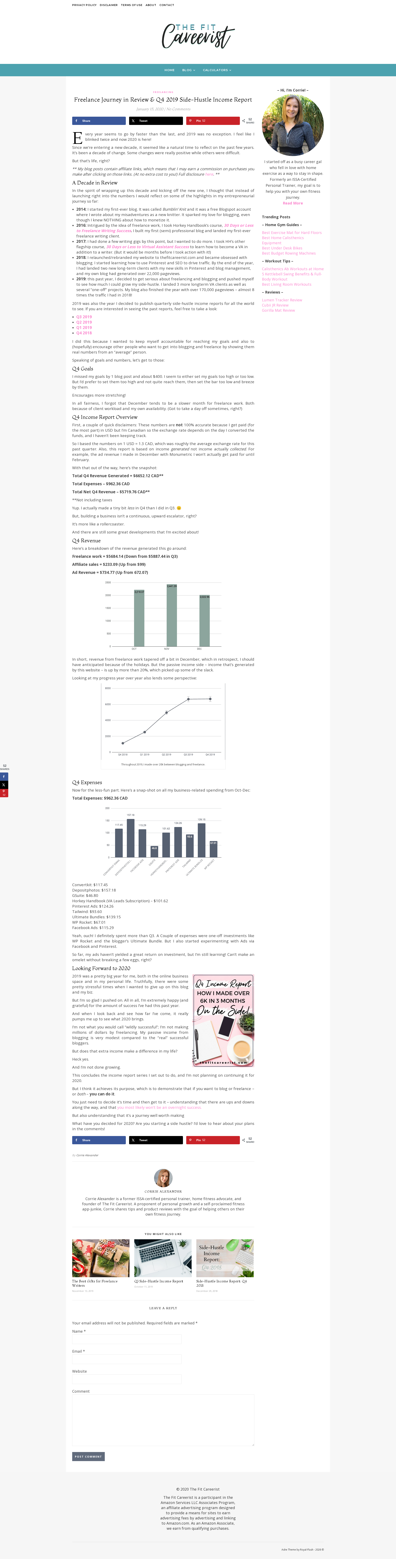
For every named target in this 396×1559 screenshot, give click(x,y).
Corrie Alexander (87, 1155)
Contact (166, 5)
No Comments (178, 109)
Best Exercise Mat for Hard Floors (292, 232)
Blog (187, 70)
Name (79, 1331)
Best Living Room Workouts (286, 284)
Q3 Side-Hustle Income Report (158, 1281)
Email (78, 1351)
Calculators (215, 70)
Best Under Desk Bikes (282, 248)
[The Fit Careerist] (198, 36)
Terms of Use (132, 5)
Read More (293, 203)
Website (79, 1371)
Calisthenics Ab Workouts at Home (293, 268)
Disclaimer (109, 5)
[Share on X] (4, 785)
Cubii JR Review (275, 305)
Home (170, 70)
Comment (81, 1391)
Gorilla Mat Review (278, 310)
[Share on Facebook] (4, 777)
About (151, 5)
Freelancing (163, 92)
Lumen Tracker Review (282, 299)
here (209, 174)
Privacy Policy (84, 5)
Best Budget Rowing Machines (289, 253)
